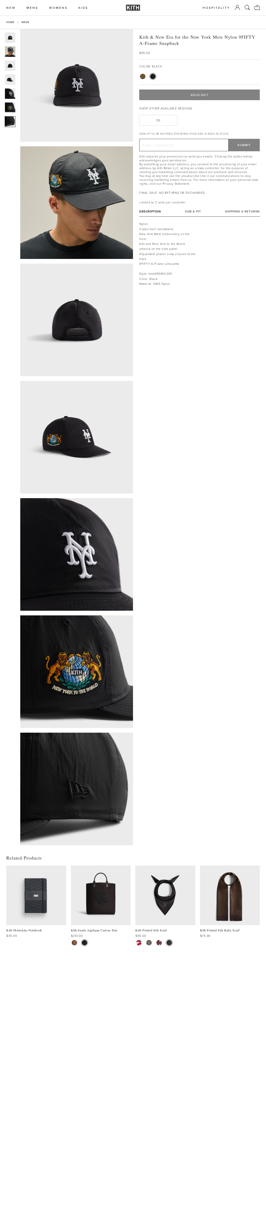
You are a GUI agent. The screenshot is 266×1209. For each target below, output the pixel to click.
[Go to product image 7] (10, 121)
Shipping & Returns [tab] (242, 211)
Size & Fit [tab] (193, 211)
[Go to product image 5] (10, 93)
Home (10, 22)
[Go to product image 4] (10, 79)
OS (158, 120)
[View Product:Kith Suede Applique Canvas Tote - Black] (84, 942)
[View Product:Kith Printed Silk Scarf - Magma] (159, 942)
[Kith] (133, 8)
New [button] (11, 8)
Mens (25, 22)
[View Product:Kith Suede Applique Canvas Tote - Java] (74, 942)
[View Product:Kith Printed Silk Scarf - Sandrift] (139, 942)
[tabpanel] (199, 253)
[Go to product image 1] (10, 37)
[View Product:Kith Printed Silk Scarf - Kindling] (149, 942)
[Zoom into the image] (76, 85)
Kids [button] (83, 8)
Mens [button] (32, 8)
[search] (247, 7)
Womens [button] (58, 8)
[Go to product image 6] (10, 107)
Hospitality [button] (216, 8)
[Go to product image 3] (10, 65)
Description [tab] (150, 211)
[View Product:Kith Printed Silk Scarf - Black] (169, 942)
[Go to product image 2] (10, 51)
